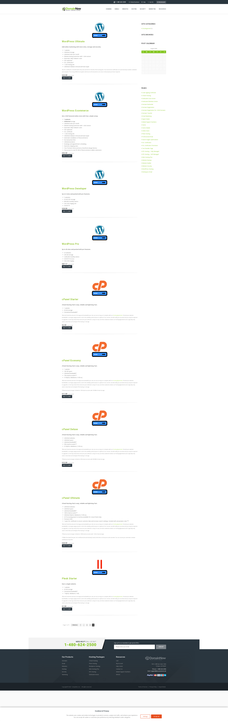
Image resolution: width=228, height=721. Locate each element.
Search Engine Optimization (150, 139)
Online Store (145, 131)
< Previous (75, 625)
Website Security (147, 166)
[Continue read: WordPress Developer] (99, 184)
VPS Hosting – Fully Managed (150, 151)
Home (144, 125)
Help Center (119, 666)
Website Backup (146, 160)
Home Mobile (146, 128)
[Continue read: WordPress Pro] (99, 240)
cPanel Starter (70, 299)
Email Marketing (146, 116)
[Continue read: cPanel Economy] (99, 356)
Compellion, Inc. (76, 687)
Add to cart (67, 78)
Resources (162, 9)
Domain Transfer (147, 113)
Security (143, 9)
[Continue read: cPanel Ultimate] (99, 494)
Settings (145, 716)
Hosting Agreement (118, 315)
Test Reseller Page (147, 148)
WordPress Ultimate (73, 41)
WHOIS (118, 674)
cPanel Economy (71, 360)
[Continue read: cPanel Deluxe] (99, 425)
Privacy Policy (153, 687)
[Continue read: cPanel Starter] (99, 295)
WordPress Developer (74, 188)
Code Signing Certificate (149, 92)
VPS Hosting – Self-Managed (150, 154)
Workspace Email (147, 172)
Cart (117, 661)
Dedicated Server (94, 674)
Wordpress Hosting (94, 666)
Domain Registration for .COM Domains (153, 110)
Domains (109, 9)
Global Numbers (134, 2)
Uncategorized (146, 28)
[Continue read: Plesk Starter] (99, 574)
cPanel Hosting (146, 95)
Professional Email (147, 136)
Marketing (152, 9)
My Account (161, 2)
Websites (125, 9)
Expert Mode (146, 119)
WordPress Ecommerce (75, 110)
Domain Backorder (147, 104)
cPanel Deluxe (70, 429)
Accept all (156, 716)
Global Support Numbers (149, 122)
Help (144, 2)
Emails (117, 9)
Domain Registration (148, 107)
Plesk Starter (69, 578)
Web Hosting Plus (147, 157)
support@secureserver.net (158, 671)
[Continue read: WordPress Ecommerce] (99, 106)
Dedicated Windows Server (150, 101)
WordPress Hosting (147, 169)
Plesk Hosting (146, 134)
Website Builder (146, 163)
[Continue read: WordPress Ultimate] (99, 37)
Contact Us (119, 669)
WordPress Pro (70, 243)
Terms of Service (143, 687)
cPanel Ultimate (71, 498)
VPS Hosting (92, 672)
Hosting (134, 9)
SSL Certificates (146, 142)
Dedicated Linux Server (149, 98)
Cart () (151, 2)
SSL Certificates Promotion (150, 145)
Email (63, 663)
